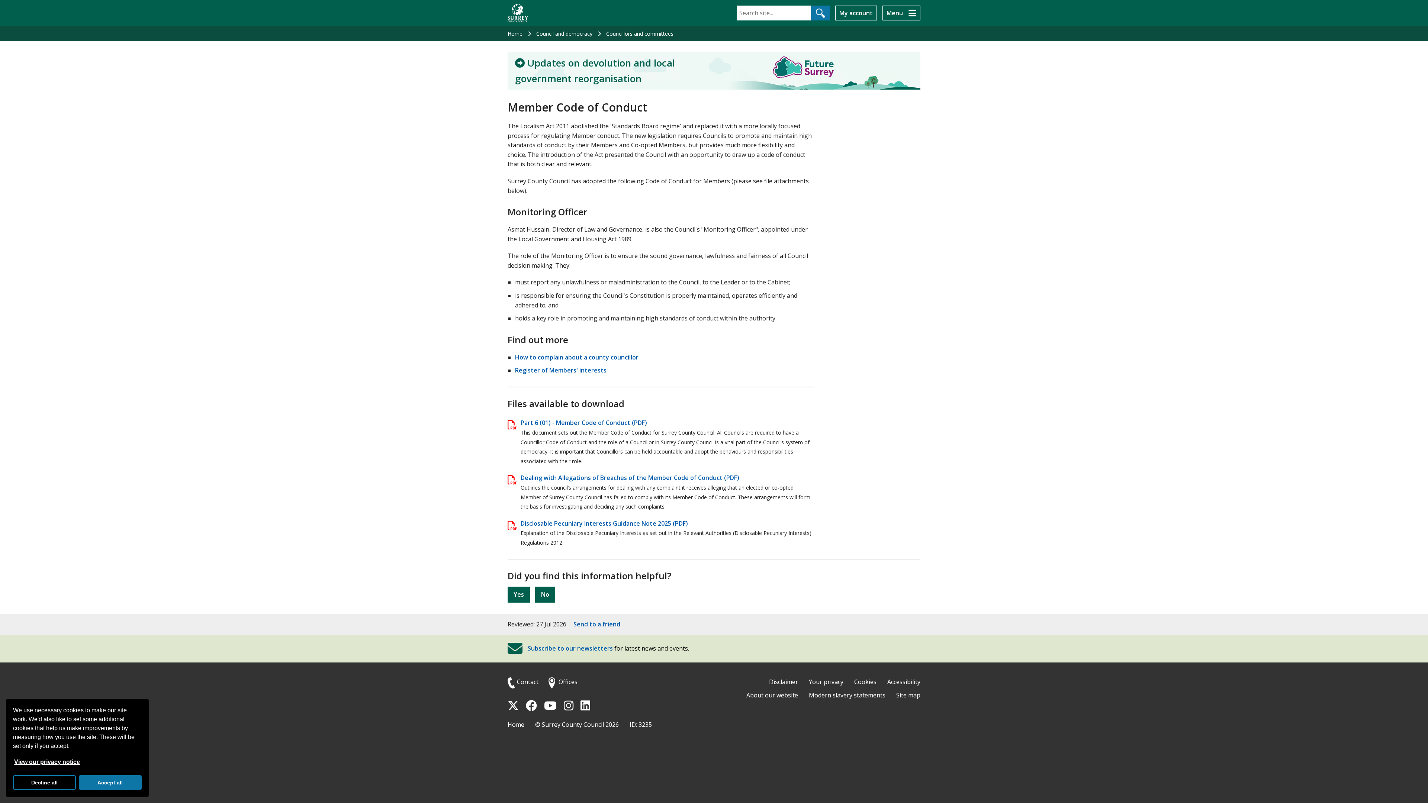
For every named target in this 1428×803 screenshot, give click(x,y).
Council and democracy (564, 33)
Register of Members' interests (561, 370)
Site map (908, 695)
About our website (772, 695)
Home (515, 33)
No (545, 594)
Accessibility (903, 682)
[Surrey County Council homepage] (518, 13)
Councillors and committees (639, 33)
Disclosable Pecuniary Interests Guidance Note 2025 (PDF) (604, 523)
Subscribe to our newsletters (570, 648)
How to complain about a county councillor (577, 357)
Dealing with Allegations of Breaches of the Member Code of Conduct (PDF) (630, 478)
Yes (519, 594)
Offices (568, 682)
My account (856, 13)
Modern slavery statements (847, 695)
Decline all (44, 783)
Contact (527, 682)
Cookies (865, 682)
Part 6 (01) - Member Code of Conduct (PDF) (584, 423)
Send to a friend (596, 624)
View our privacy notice (47, 762)
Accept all (110, 783)
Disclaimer (783, 682)
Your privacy (826, 682)
